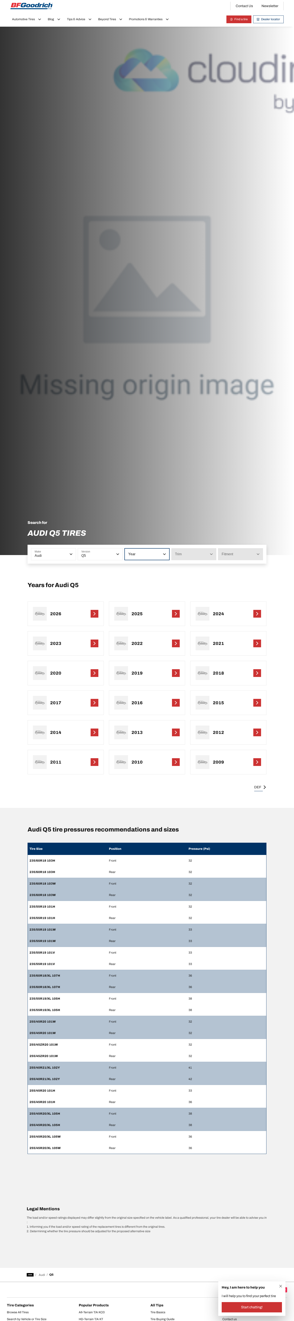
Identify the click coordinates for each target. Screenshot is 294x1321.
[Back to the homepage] (31, 6)
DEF (257, 787)
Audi (42, 1275)
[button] (70, 554)
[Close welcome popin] (280, 1286)
